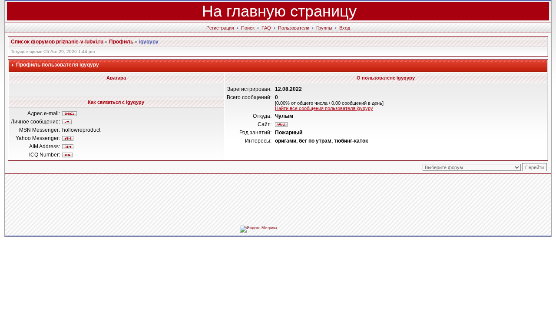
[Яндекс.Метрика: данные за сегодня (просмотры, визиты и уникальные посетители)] (258, 229)
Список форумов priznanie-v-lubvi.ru (57, 42)
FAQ (266, 27)
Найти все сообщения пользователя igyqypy (324, 108)
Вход (344, 27)
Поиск (248, 27)
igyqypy (149, 42)
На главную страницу (279, 11)
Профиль (121, 42)
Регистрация (220, 27)
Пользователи (293, 27)
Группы (324, 27)
